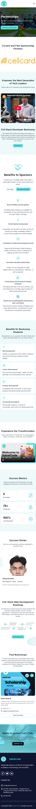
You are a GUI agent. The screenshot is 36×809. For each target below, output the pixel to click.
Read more (18, 145)
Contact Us (18, 743)
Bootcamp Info (18, 637)
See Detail (10, 189)
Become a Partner (23, 189)
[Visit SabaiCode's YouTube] (7, 773)
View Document (18, 715)
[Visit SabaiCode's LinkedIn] (11, 773)
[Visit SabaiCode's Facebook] (3, 773)
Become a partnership (9, 27)
